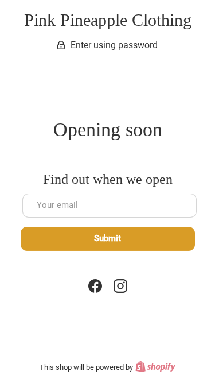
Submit (107, 238)
